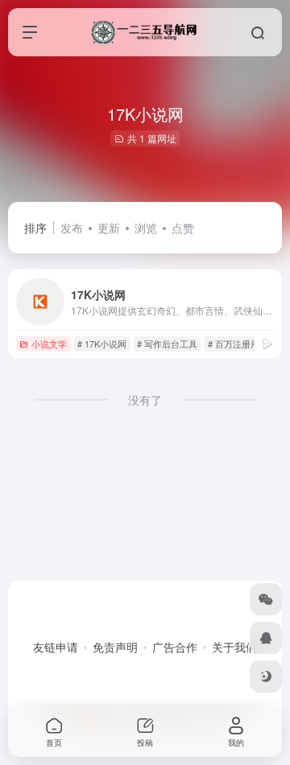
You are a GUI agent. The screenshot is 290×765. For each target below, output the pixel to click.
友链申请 (55, 647)
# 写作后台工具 (167, 343)
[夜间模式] (266, 676)
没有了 (145, 400)
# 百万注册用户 (238, 343)
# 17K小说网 (101, 343)
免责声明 (115, 647)
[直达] (267, 343)
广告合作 (174, 647)
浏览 (146, 228)
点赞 (183, 228)
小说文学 (49, 343)
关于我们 (234, 647)
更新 (108, 228)
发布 (71, 228)
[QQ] (266, 638)
